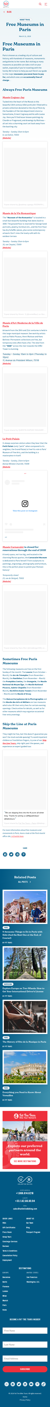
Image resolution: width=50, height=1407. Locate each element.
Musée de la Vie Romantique (19, 213)
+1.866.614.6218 (24, 1193)
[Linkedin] (25, 1384)
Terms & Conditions (10, 1250)
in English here (17, 836)
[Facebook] (12, 1384)
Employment (7, 1260)
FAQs (4, 1222)
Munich (5, 1300)
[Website (6, 467)
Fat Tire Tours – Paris (27, 823)
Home (25, 1397)
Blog (28, 1227)
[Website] (7, 138)
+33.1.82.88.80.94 (25, 1201)
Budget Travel (25, 20)
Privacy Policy (25, 1400)
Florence (6, 1286)
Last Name (25, 1339)
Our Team (29, 1222)
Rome (5, 1309)
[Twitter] (18, 1384)
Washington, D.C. (33, 1282)
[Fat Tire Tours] (6, 4)
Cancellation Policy (10, 1255)
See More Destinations (25, 1161)
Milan (5, 1295)
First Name (25, 1325)
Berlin (5, 1282)
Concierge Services (10, 1241)
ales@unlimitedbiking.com (25, 1208)
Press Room (7, 1232)
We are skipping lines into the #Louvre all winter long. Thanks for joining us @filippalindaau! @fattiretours (24, 816)
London (5, 1291)
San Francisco (32, 1277)
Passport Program (33, 1232)
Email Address (25, 1353)
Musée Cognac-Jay (13, 97)
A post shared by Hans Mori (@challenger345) (23, 648)
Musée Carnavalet (13, 547)
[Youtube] (31, 1384)
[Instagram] (6, 1384)
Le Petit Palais (11, 438)
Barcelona (6, 1277)
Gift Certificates (9, 1227)
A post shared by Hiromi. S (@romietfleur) (21, 314)
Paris (5, 1305)
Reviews (6, 1246)
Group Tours (7, 1236)
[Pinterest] (37, 1384)
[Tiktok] (43, 1384)
